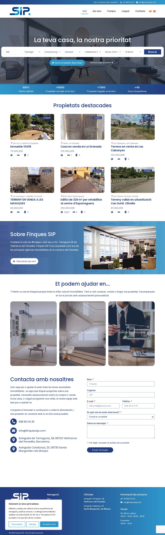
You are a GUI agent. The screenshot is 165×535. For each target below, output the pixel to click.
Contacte (140, 11)
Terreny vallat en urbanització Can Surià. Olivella (131, 201)
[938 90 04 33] (13, 421)
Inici (84, 11)
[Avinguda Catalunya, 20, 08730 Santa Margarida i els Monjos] (13, 449)
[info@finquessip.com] (13, 430)
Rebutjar (32, 524)
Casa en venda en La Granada (81, 146)
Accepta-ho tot (49, 524)
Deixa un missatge (96, 423)
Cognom (91, 390)
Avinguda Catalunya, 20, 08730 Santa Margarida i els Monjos (43, 449)
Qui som (97, 11)
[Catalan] (150, 11)
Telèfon (126, 401)
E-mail (90, 401)
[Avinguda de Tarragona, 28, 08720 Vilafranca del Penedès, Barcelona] (13, 440)
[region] (33, 515)
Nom (89, 379)
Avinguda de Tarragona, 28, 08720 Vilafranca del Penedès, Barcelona (48, 439)
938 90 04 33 (26, 421)
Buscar (152, 51)
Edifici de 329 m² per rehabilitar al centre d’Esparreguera (81, 201)
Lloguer (125, 11)
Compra (111, 11)
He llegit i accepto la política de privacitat (109, 442)
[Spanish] (154, 11)
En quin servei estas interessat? (103, 412)
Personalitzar (17, 524)
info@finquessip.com (32, 431)
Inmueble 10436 (20, 146)
